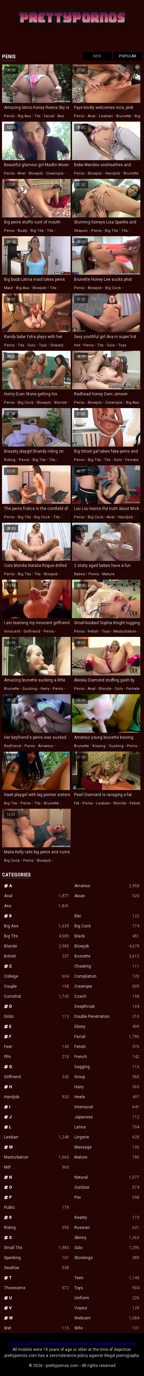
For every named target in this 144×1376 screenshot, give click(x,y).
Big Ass (36, 926)
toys (43, 345)
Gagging (106, 1066)
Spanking (36, 1257)
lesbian (106, 116)
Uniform (106, 1298)
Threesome (36, 1288)
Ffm (36, 1056)
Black (106, 936)
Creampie (106, 986)
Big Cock (106, 926)
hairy (45, 688)
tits (37, 116)
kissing (98, 746)
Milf (36, 1167)
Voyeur (106, 1308)
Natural (106, 1177)
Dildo (36, 1016)
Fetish (106, 1046)
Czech (106, 996)
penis (9, 116)
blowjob (36, 173)
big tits (37, 230)
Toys (106, 1288)
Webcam (106, 1318)
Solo (106, 1247)
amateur (45, 746)
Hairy (106, 1087)
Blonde (36, 946)
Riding (36, 1227)
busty (22, 230)
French (106, 1056)
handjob (112, 173)
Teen (106, 1277)
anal (91, 116)
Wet (36, 1328)
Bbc (106, 916)
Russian (106, 1227)
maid (8, 288)
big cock (113, 288)
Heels (106, 1097)
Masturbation (36, 1157)
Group (106, 1076)
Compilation (106, 976)
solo (31, 345)
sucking (29, 688)
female (132, 460)
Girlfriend (36, 1076)
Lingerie (106, 1137)
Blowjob (106, 946)
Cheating (106, 966)
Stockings (106, 1257)
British (36, 956)
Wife (106, 1328)
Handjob (36, 1097)
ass (61, 116)
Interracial (106, 1107)
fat (76, 803)
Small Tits (36, 1247)
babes (79, 574)
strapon (81, 230)
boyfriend (12, 746)
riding (9, 460)
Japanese (106, 1117)
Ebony (106, 1026)
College (36, 976)
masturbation (124, 631)
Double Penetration (106, 1016)
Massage (106, 1147)
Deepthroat (106, 1006)
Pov (106, 1197)
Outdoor (106, 1187)
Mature (106, 1157)
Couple (36, 986)
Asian (106, 896)
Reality (106, 1217)
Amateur (106, 885)
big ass (24, 116)
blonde (60, 402)
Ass (36, 906)
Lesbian (36, 1137)
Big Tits (36, 936)
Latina (106, 1127)
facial (49, 116)
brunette (123, 116)
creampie (55, 173)
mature (108, 574)
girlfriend (31, 631)
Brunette (106, 956)
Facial (106, 1036)
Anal (36, 896)
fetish (93, 631)
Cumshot (36, 996)
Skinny (106, 1237)
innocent (12, 631)
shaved (56, 345)
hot (77, 345)
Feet (36, 1046)
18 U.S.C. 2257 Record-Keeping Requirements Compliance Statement (72, 1343)
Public (36, 1207)
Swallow (36, 1267)
